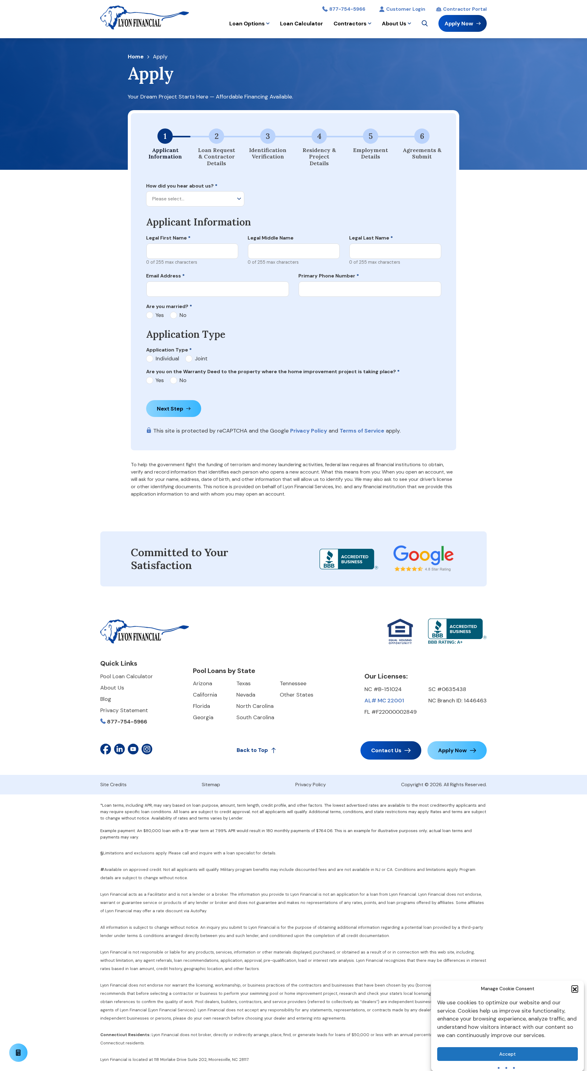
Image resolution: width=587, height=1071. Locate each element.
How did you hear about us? (181, 186)
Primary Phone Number (328, 276)
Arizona (202, 683)
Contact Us (386, 750)
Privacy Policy (308, 430)
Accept (507, 1054)
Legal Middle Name (271, 238)
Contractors (350, 23)
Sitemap (211, 784)
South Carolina (255, 717)
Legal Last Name (371, 238)
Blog (105, 699)
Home (136, 57)
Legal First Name (168, 238)
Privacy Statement (124, 710)
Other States (296, 694)
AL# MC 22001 (384, 700)
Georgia (203, 717)
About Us (394, 23)
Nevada (245, 694)
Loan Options (247, 23)
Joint (201, 358)
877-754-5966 (347, 9)
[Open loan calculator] (18, 1052)
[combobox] (195, 198)
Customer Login (405, 9)
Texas (243, 683)
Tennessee (293, 683)
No (182, 315)
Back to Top (252, 750)
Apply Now (459, 23)
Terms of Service (362, 430)
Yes (160, 315)
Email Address (165, 276)
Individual (167, 358)
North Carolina (255, 706)
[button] (575, 989)
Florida (201, 706)
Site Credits (113, 784)
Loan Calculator (301, 23)
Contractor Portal (465, 9)
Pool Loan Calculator (126, 676)
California (205, 694)
